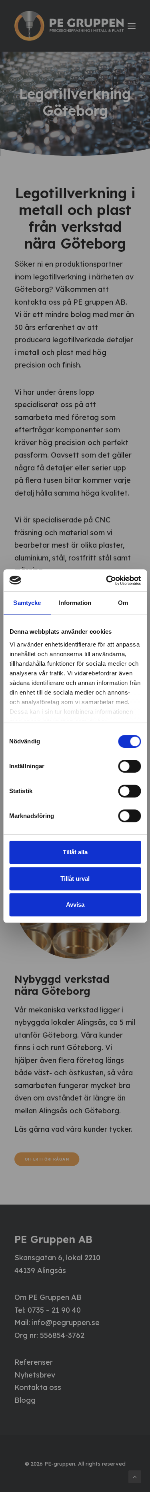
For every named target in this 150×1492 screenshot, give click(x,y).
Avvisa (75, 904)
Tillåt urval (75, 878)
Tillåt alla (75, 852)
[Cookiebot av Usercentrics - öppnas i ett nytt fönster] (107, 580)
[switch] (129, 766)
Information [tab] (74, 602)
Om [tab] (123, 602)
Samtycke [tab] (27, 602)
